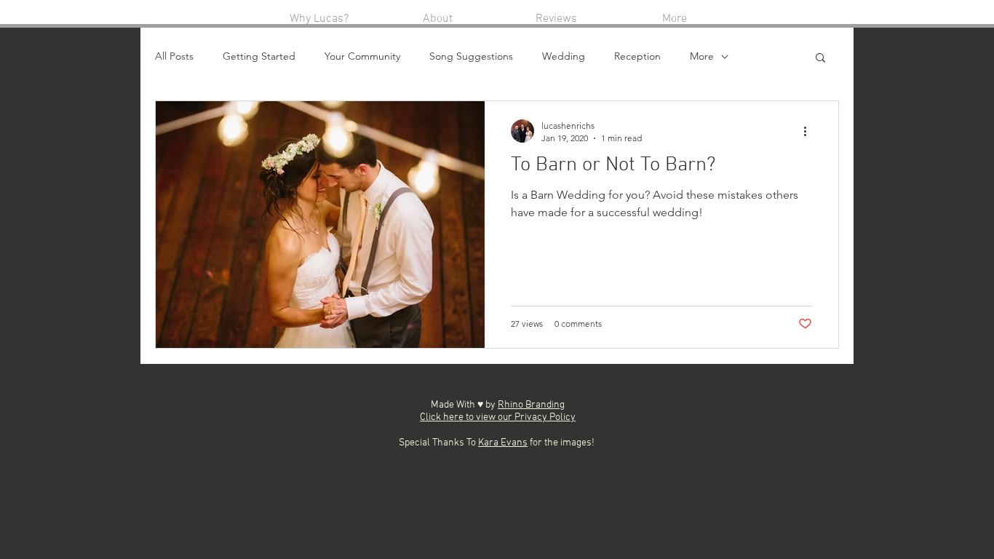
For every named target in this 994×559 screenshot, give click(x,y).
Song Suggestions (471, 56)
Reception (637, 56)
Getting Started (259, 56)
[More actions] (810, 131)
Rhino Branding (531, 405)
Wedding (563, 56)
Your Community (362, 56)
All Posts (174, 56)
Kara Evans (503, 443)
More (702, 56)
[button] (820, 58)
